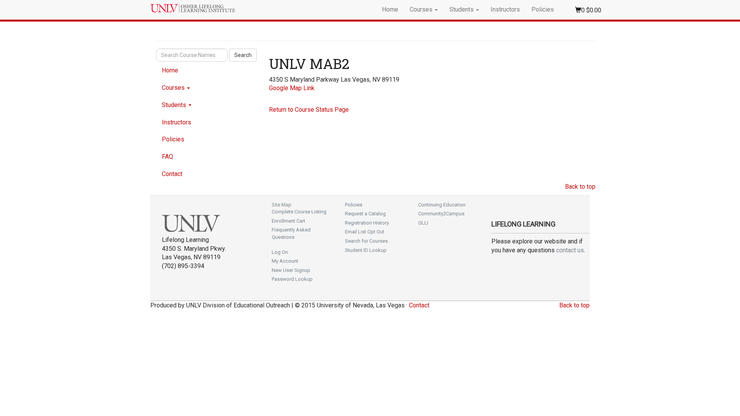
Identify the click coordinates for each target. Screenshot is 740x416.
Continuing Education (442, 205)
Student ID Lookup (366, 250)
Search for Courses (366, 241)
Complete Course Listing (299, 212)
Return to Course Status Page (309, 109)
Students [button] (462, 9)
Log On (280, 252)
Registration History (367, 223)
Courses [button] (422, 9)
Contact (172, 174)
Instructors (505, 9)
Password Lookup (292, 279)
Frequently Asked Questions (291, 233)
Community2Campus (441, 213)
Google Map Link (291, 88)
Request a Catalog (365, 213)
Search (243, 55)
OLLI (423, 223)
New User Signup (291, 270)
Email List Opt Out (364, 232)
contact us (570, 250)
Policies (542, 9)
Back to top (580, 186)
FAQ (167, 156)
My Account (285, 261)
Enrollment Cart (288, 221)
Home (390, 9)
